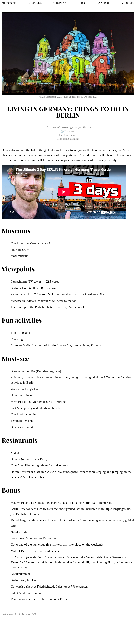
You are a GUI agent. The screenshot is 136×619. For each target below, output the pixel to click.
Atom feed (127, 2)
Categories (60, 2)
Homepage (9, 2)
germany (74, 138)
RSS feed (103, 2)
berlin (66, 138)
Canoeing (17, 339)
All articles (34, 2)
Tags (82, 2)
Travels (73, 135)
